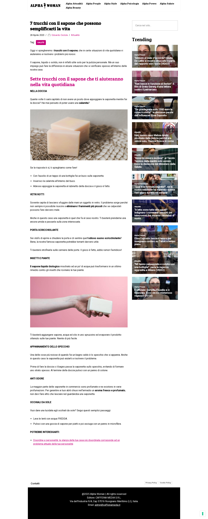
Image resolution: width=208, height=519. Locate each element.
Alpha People (93, 3)
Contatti (35, 483)
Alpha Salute (167, 3)
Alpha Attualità (74, 3)
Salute (40, 42)
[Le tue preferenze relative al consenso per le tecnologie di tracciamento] (203, 514)
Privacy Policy (151, 483)
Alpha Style (110, 3)
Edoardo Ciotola (60, 35)
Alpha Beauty (73, 7)
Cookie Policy (165, 483)
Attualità (75, 35)
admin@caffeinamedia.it (107, 505)
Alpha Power (149, 3)
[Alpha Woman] (45, 6)
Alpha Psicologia (129, 3)
